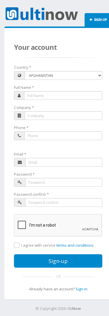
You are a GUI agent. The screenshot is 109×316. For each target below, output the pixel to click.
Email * (20, 154)
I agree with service (57, 245)
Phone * (21, 127)
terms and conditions (75, 245)
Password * (24, 174)
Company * (24, 107)
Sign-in (81, 289)
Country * (22, 67)
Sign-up (58, 260)
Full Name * (24, 87)
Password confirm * (31, 194)
